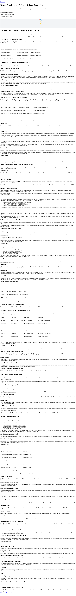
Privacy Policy (3, 592)
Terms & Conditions (10, 592)
